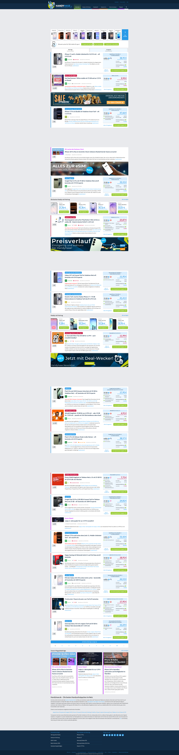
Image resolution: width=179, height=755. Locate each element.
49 (53, 224)
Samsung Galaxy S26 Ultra (83, 743)
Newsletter (117, 2)
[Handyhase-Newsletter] (104, 735)
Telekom (114, 712)
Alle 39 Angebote (107, 310)
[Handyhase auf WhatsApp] (109, 735)
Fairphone (62, 712)
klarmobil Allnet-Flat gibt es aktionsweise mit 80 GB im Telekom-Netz (83, 343)
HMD (71, 712)
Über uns (68, 752)
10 (117, 645)
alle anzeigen (125, 199)
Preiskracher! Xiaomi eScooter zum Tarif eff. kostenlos (81, 599)
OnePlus (94, 712)
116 (54, 88)
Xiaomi (121, 712)
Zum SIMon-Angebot (119, 89)
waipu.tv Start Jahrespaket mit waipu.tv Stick (89, 526)
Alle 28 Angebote (107, 570)
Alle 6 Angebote (106, 491)
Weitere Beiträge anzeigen (89, 642)
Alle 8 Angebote (108, 89)
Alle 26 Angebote (106, 549)
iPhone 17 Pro (80, 734)
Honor (74, 712)
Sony (110, 712)
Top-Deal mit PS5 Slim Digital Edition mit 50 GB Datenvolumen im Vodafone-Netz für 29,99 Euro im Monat (83, 231)
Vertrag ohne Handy (55, 734)
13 (53, 487)
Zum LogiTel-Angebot (119, 125)
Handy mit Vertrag (86, 7)
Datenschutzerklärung (92, 752)
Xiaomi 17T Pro (80, 746)
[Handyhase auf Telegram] (107, 735)
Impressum (74, 752)
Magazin (121, 7)
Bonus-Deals (122, 2)
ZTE (125, 712)
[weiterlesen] (75, 65)
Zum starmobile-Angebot (118, 491)
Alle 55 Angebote (106, 194)
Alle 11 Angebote (106, 289)
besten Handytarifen (71, 700)
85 (53, 345)
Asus (57, 712)
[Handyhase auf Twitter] (112, 735)
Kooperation (114, 752)
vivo (118, 712)
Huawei (79, 712)
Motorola (84, 712)
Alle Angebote (63, 211)
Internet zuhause (112, 7)
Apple (54, 712)
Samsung (106, 712)
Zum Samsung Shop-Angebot (118, 591)
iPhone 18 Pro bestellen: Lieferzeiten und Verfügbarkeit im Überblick (115, 672)
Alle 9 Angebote (106, 513)
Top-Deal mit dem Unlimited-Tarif (82, 64)
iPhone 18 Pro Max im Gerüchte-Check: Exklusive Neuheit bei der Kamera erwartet (91, 152)
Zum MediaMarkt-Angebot (118, 70)
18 (53, 524)
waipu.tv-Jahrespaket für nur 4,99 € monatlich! (79, 521)
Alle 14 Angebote (107, 347)
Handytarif (95, 7)
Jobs (127, 2)
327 (54, 423)
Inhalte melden (100, 752)
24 (53, 567)
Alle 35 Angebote (105, 591)
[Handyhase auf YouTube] (120, 735)
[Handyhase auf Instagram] (117, 735)
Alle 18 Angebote (107, 405)
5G (120, 718)
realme (101, 712)
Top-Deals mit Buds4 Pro (86, 592)
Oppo (98, 712)
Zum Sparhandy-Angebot (118, 194)
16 (53, 66)
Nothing (89, 712)
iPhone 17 (79, 737)
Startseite (77, 7)
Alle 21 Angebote (106, 70)
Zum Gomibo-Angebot (119, 637)
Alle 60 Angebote (107, 234)
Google (67, 712)
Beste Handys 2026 (55, 743)
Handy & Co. (103, 7)
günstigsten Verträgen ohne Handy (96, 701)
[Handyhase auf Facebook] (115, 735)
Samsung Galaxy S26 (82, 740)
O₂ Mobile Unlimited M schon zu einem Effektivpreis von (81, 589)
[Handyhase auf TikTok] (123, 735)
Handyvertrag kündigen (56, 746)
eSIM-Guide (54, 740)
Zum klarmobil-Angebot (119, 346)
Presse (109, 752)
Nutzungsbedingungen (82, 752)
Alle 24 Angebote (107, 637)
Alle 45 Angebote (107, 125)
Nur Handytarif (99, 44)
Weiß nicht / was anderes (112, 44)
